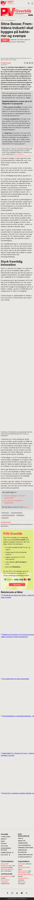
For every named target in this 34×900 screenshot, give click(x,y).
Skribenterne (23, 843)
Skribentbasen (6, 852)
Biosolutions (5, 512)
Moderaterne (20, 515)
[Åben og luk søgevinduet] (29, 4)
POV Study (4, 846)
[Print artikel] (32, 63)
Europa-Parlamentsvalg (8, 515)
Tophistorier (5, 836)
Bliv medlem (22, 852)
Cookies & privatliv (25, 857)
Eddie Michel (22, 873)
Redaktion (21, 841)
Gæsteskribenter (24, 845)
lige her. (26, 507)
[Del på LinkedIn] (27, 63)
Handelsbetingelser (25, 854)
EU (6, 20)
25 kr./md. (17, 585)
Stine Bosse (5, 518)
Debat (2, 20)
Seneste (4, 839)
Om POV (20, 838)
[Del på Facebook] (25, 63)
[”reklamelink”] (17, 12)
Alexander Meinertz (7, 869)
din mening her (19, 154)
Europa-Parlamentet (16, 512)
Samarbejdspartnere (25, 847)
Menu (32, 3)
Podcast (4, 843)
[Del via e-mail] (30, 63)
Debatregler (22, 850)
